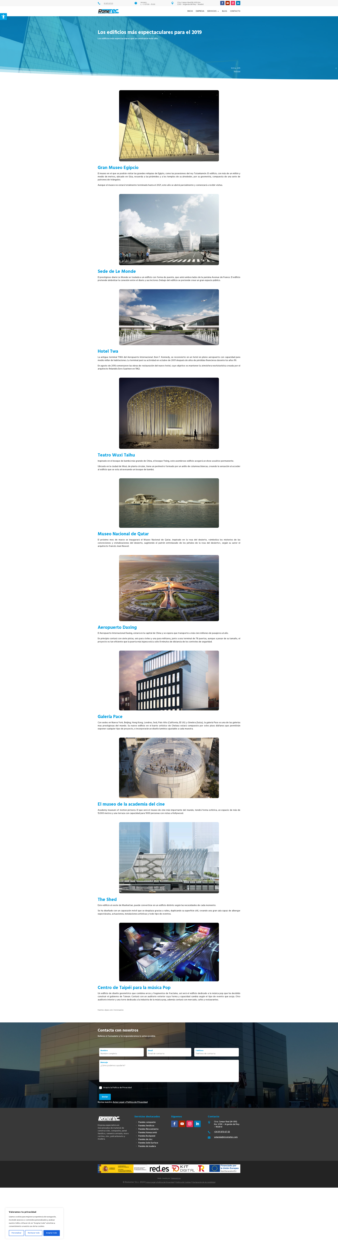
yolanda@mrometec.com (226, 1137)
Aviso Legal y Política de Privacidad (130, 1102)
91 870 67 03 (108, 3)
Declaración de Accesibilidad (204, 1182)
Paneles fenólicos (146, 1125)
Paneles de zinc (145, 1139)
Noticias (237, 71)
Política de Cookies (183, 1182)
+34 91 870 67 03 (222, 1132)
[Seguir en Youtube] (228, 3)
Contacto (235, 11)
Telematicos (176, 1178)
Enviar (105, 1097)
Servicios (212, 11)
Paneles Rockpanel (146, 1136)
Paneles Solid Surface (148, 1143)
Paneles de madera (147, 1146)
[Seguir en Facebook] (222, 3)
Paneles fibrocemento (148, 1129)
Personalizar (16, 1232)
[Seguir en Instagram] (233, 3)
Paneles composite (147, 1122)
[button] (3, 16)
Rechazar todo (34, 1232)
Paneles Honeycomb (147, 1132)
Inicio (190, 11)
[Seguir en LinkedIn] (238, 3)
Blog (224, 11)
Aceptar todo (51, 1232)
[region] (34, 1223)
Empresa (200, 11)
